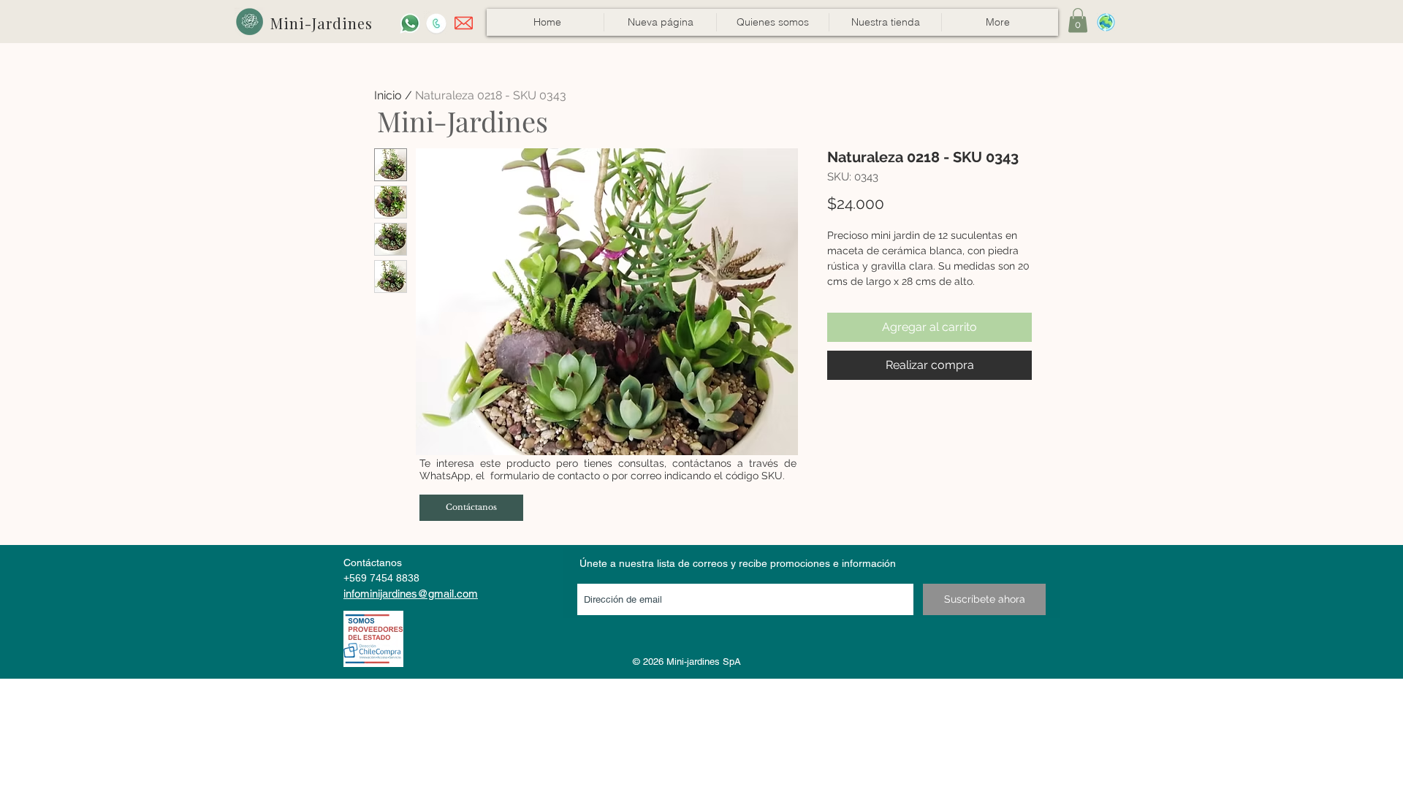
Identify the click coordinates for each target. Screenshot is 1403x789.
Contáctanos (372, 562)
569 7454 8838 (384, 578)
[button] (885, 22)
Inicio (388, 95)
